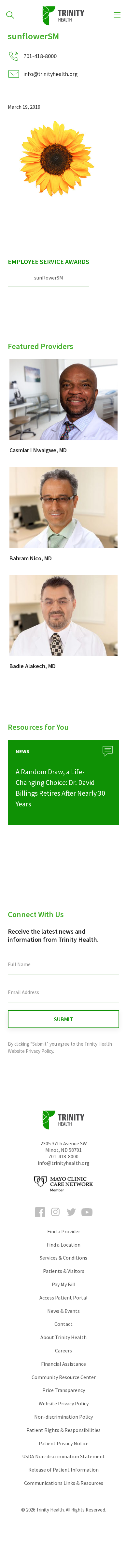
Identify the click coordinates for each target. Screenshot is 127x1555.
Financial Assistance (63, 1364)
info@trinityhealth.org (50, 74)
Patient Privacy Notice (64, 1443)
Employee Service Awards (48, 261)
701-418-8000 (63, 1156)
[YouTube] (87, 1218)
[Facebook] (40, 1218)
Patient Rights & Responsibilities (63, 1430)
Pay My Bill (64, 1284)
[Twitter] (71, 1218)
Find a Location (63, 1244)
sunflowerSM (48, 277)
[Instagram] (56, 1218)
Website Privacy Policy (64, 1403)
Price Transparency (63, 1390)
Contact (63, 1324)
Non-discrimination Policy (63, 1416)
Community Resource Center (64, 1377)
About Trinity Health (63, 1337)
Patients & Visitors (63, 1271)
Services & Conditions (63, 1257)
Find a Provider (63, 1231)
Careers (63, 1350)
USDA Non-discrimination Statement (63, 1456)
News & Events (63, 1311)
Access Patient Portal (63, 1297)
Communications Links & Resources (63, 1483)
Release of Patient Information (63, 1469)
